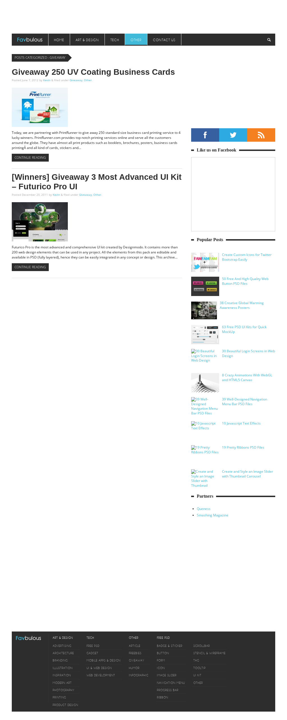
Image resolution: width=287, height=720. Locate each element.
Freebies (135, 653)
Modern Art (62, 682)
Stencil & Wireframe (209, 653)
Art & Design (87, 40)
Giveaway (76, 80)
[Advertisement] (143, 15)
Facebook (205, 135)
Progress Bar (168, 690)
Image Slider (167, 675)
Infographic (139, 675)
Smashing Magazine (212, 515)
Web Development (101, 675)
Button (163, 653)
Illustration (63, 668)
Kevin (46, 80)
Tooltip (199, 668)
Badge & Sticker (169, 645)
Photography (64, 690)
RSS (261, 135)
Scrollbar (201, 645)
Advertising (62, 645)
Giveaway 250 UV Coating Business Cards (93, 71)
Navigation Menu (171, 682)
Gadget (92, 653)
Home (59, 40)
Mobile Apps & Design (104, 660)
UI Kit (197, 675)
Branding (60, 660)
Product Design (65, 705)
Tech (114, 40)
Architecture (63, 653)
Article (134, 645)
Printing (59, 697)
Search (269, 40)
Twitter (233, 135)
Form (161, 660)
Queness (203, 508)
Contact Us (164, 40)
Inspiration (62, 675)
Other (136, 40)
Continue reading (30, 157)
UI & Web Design (99, 668)
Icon (161, 668)
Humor (134, 668)
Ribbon (162, 697)
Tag (196, 660)
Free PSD (93, 645)
